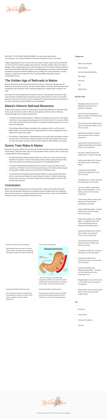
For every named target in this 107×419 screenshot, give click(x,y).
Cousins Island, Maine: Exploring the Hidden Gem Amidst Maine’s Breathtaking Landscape (89, 202)
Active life (81, 80)
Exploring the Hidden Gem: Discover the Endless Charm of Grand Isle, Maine (89, 163)
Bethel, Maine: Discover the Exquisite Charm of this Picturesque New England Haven (90, 292)
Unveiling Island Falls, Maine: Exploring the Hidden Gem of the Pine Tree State (88, 172)
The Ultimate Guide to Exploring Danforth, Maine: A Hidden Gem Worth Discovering (88, 243)
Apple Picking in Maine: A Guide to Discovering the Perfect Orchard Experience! (89, 135)
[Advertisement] (53, 38)
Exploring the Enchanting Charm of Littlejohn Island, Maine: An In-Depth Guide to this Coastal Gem (89, 145)
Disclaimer (81, 309)
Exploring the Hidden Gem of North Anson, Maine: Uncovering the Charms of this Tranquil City (89, 233)
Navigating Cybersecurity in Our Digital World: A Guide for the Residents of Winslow (88, 106)
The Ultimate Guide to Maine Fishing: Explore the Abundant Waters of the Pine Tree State (90, 126)
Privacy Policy (82, 314)
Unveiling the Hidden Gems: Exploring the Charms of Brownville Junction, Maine (89, 260)
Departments (82, 89)
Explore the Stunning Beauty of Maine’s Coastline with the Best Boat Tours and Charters (90, 116)
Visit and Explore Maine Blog (87, 72)
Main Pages (82, 76)
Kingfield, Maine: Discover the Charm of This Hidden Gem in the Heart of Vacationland (90, 282)
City (79, 85)
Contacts (81, 325)
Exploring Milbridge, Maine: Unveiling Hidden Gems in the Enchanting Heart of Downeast (90, 211)
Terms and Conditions (85, 320)
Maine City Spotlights (85, 63)
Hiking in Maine (83, 68)
